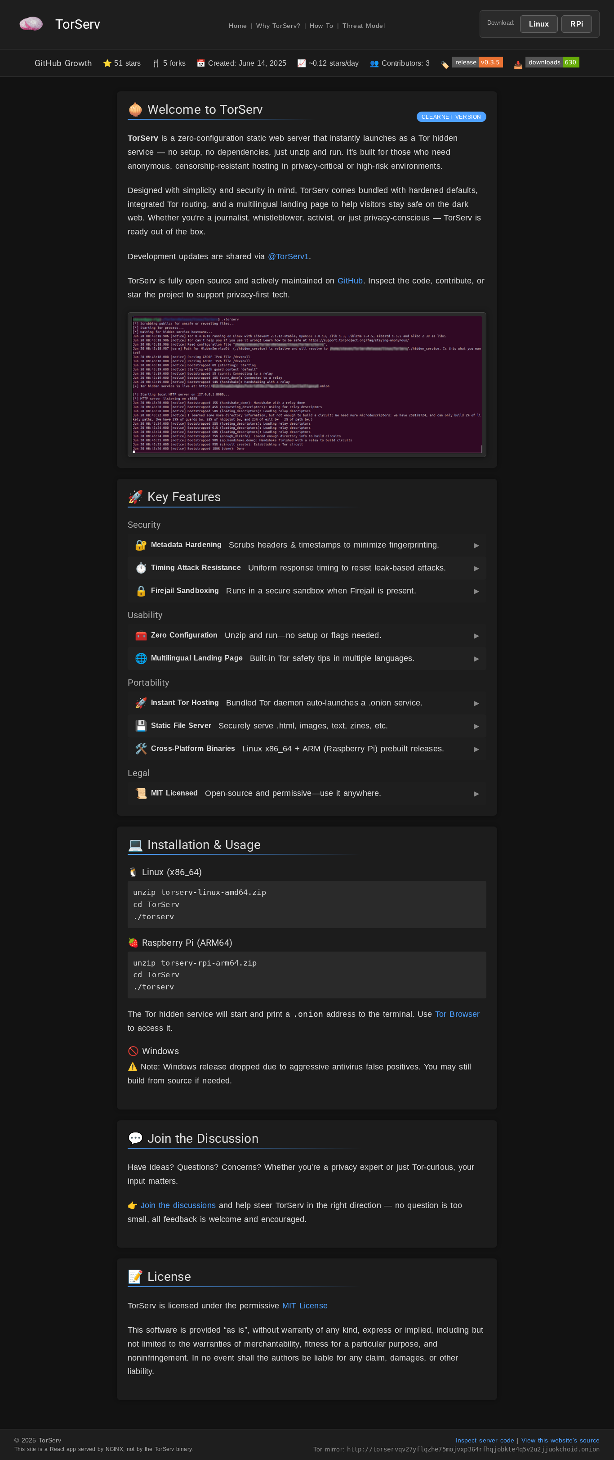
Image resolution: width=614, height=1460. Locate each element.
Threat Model (364, 25)
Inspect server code (485, 1440)
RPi (576, 24)
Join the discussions (178, 1205)
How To (322, 25)
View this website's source (560, 1440)
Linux (539, 24)
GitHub (350, 280)
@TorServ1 (288, 256)
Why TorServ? (278, 25)
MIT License (305, 1305)
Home (238, 25)
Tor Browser (457, 1014)
